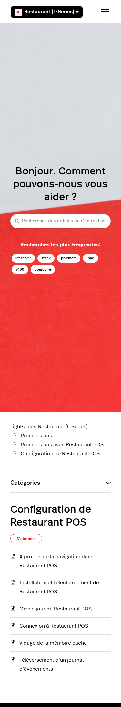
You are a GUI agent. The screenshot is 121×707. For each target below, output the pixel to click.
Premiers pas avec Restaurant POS (62, 444)
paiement (68, 258)
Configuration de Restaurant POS (60, 453)
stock (46, 258)
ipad (90, 258)
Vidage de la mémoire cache (53, 643)
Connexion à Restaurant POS (53, 625)
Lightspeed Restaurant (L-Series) (48, 426)
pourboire (43, 269)
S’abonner (26, 539)
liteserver (23, 258)
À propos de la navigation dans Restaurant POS (56, 561)
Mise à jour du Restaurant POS (55, 608)
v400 (19, 269)
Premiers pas (36, 435)
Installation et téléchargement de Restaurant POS (59, 587)
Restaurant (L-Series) (49, 11)
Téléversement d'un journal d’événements (51, 664)
